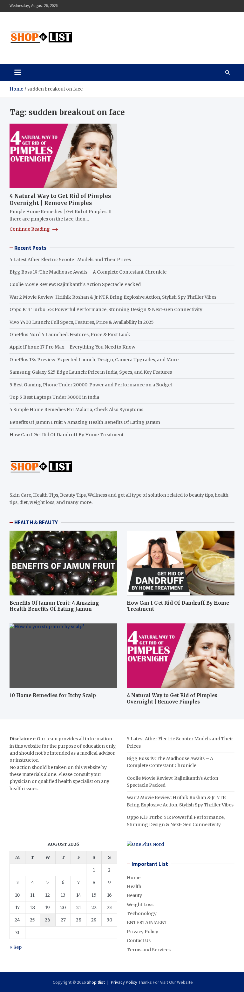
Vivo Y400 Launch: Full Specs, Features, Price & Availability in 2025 (82, 322)
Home (133, 877)
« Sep (16, 947)
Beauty (134, 895)
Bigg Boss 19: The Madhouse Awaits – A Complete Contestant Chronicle (88, 272)
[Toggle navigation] (18, 72)
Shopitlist (96, 982)
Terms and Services (149, 950)
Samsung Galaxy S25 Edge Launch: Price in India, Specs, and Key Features (91, 372)
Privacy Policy (142, 931)
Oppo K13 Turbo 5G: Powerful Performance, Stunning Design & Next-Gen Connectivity (106, 309)
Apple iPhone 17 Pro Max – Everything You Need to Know (72, 347)
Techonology (142, 913)
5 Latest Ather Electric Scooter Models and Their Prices (70, 259)
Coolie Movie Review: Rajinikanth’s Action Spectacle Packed (75, 284)
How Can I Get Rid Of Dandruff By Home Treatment (67, 435)
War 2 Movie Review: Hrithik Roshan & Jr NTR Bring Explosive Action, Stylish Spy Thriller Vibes (113, 297)
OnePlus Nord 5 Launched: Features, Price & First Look (70, 334)
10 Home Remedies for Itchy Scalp (53, 695)
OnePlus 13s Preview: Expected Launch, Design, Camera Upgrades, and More (94, 360)
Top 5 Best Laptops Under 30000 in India (54, 397)
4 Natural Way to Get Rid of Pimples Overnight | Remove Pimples (60, 200)
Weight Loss (140, 904)
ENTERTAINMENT (147, 922)
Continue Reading (30, 229)
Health (134, 886)
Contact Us (139, 940)
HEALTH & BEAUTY (36, 522)
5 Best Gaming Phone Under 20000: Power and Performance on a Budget (91, 385)
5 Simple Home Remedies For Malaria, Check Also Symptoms (76, 409)
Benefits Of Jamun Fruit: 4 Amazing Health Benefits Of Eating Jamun (85, 422)
